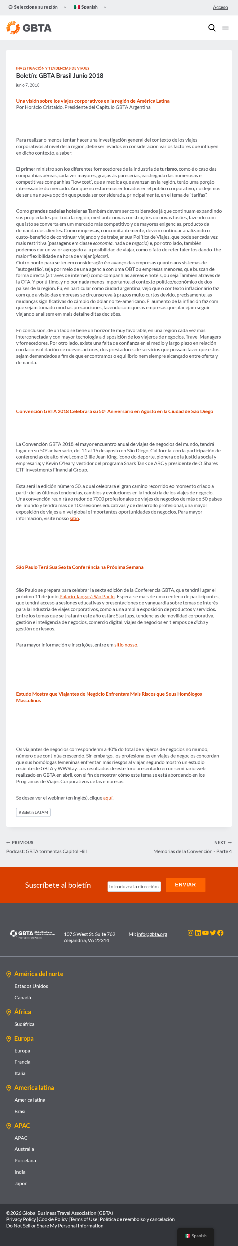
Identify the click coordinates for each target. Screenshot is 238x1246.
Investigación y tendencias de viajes (52, 68)
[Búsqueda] (212, 28)
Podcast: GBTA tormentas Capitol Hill (46, 847)
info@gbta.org (152, 934)
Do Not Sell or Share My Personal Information (55, 1225)
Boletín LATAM (33, 812)
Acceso (220, 7)
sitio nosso (125, 644)
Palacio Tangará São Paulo (87, 596)
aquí (107, 797)
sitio (74, 518)
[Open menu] (225, 27)
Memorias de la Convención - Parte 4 (192, 847)
